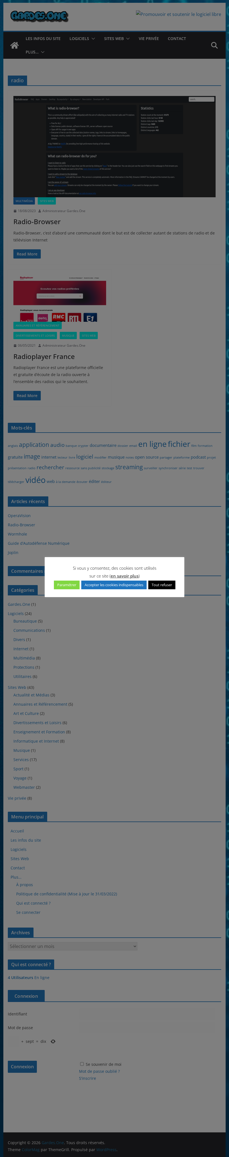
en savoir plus (125, 576)
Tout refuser (162, 584)
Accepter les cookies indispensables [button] (114, 584)
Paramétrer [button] (66, 584)
